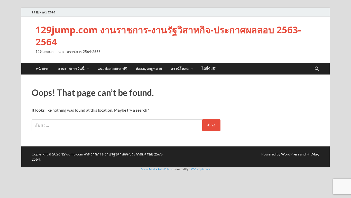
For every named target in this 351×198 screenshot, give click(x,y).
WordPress (290, 154)
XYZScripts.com (200, 169)
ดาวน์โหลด (180, 69)
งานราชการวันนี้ (71, 69)
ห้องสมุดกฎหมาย (149, 69)
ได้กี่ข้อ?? (209, 69)
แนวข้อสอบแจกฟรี (112, 69)
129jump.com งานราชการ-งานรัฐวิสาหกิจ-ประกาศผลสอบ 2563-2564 (168, 35)
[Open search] (317, 69)
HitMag (313, 154)
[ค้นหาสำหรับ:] (126, 125)
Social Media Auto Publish (157, 169)
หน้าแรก (42, 69)
